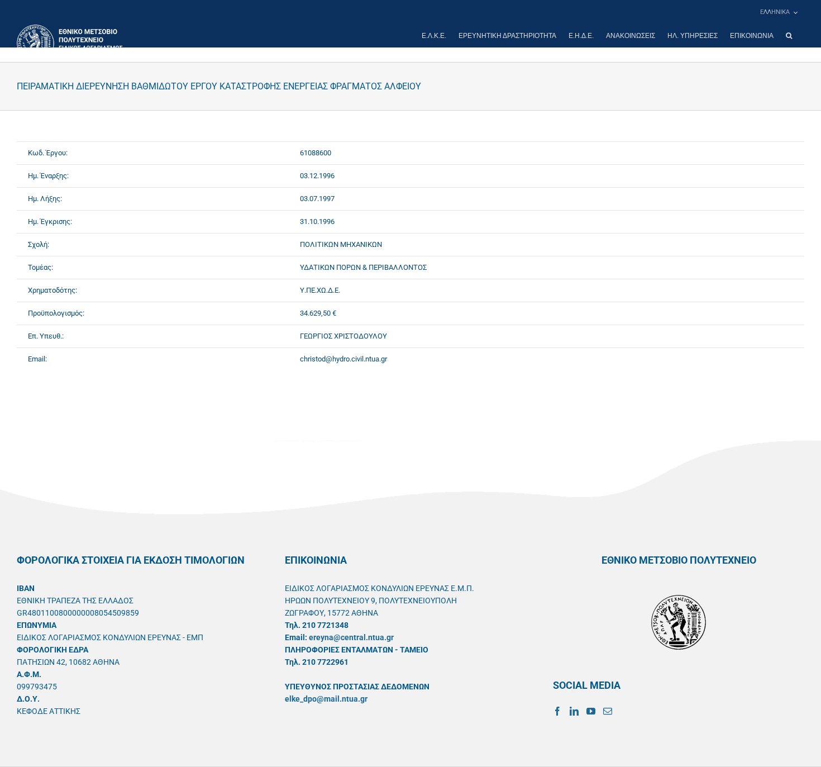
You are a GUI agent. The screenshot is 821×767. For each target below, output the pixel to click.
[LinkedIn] (574, 711)
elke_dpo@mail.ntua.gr (326, 698)
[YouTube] (590, 711)
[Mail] (607, 711)
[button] (789, 36)
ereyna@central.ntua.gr (351, 637)
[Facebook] (557, 711)
